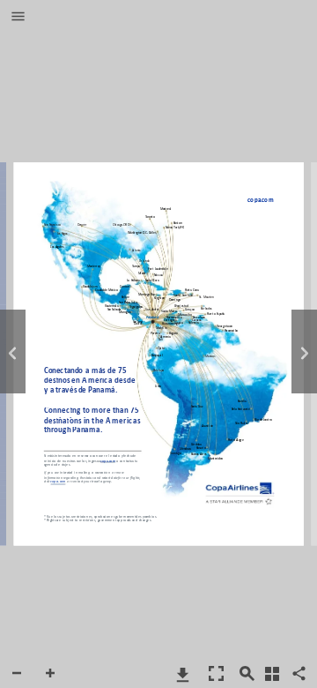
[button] (18, 17)
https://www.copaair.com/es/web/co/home (257, 201)
